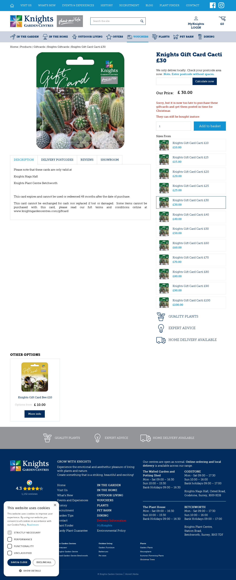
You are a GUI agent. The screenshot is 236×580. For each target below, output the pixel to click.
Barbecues (103, 552)
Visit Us (62, 490)
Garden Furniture (106, 547)
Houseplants (145, 552)
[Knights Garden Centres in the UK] (47, 21)
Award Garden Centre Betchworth (72, 556)
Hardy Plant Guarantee (72, 530)
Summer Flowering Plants (152, 556)
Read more (33, 524)
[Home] (12, 5)
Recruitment (65, 510)
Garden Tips (65, 515)
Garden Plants (146, 547)
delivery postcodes (57, 159)
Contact (62, 520)
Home (61, 485)
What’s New (65, 495)
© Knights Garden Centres (110, 574)
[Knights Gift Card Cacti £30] (80, 100)
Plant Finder (65, 525)
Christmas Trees (147, 559)
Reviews (87, 159)
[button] (31, 570)
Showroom (110, 159)
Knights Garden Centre (67, 552)
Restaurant (62, 547)
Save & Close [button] (19, 562)
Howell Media (131, 574)
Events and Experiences (72, 500)
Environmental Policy (111, 530)
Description (24, 159)
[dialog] (31, 538)
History (62, 505)
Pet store (102, 556)
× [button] (54, 505)
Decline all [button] (44, 562)
